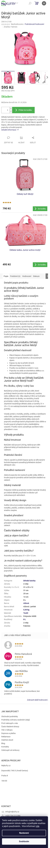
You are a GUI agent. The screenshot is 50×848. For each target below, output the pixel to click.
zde (37, 826)
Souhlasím (24, 841)
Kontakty (5, 747)
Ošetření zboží (7, 740)
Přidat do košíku (25, 110)
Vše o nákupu (7, 730)
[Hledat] (30, 3)
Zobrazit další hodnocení (37, 700)
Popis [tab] (6, 276)
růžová (26, 603)
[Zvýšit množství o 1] (10, 108)
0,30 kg (26, 610)
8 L (24, 619)
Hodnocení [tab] (26, 276)
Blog (3, 743)
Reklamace (5, 737)
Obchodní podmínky (9, 716)
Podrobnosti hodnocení (34, 24)
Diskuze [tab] (36, 276)
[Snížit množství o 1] (10, 111)
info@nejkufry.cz (12, 812)
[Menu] (44, 3)
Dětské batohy (29, 581)
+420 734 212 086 (12, 816)
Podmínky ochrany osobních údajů (15, 720)
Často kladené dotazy (10, 726)
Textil (25, 613)
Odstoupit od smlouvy (10, 750)
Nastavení (24, 833)
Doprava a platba (8, 733)
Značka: (10, 27)
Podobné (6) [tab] (15, 276)
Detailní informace (8, 130)
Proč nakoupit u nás (9, 723)
